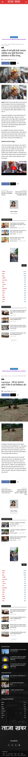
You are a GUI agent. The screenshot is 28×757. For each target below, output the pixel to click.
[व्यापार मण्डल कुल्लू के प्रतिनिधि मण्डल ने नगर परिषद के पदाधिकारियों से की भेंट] (5, 320)
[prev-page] (2, 245)
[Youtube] (19, 745)
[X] (15, 745)
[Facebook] (8, 745)
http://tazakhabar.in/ (14, 213)
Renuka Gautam (13, 227)
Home (2, 44)
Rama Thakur (7, 59)
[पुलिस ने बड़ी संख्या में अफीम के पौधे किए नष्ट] (5, 677)
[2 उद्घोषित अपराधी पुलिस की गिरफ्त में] (5, 692)
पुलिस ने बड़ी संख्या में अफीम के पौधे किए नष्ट (17, 675)
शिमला (6, 44)
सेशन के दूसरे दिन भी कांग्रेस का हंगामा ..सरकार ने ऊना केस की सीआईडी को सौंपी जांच (21, 193)
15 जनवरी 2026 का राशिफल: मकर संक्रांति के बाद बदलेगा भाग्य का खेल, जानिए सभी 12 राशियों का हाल (18, 658)
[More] (17, 63)
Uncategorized (4, 234)
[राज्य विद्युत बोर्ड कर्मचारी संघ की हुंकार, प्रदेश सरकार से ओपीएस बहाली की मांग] (5, 335)
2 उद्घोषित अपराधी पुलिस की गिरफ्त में (16, 690)
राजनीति (3, 227)
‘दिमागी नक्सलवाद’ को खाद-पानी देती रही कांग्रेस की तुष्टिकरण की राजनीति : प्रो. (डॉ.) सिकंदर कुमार (18, 225)
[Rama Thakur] (2, 59)
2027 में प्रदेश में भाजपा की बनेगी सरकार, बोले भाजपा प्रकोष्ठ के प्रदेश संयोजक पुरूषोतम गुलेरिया (18, 312)
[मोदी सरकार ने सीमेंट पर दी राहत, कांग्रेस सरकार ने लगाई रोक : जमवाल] (5, 239)
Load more (13, 340)
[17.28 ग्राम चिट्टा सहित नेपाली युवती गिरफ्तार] (5, 684)
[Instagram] (12, 745)
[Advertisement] (14, 19)
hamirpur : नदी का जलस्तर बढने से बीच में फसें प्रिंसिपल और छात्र (6, 193)
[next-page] (5, 245)
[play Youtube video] (14, 168)
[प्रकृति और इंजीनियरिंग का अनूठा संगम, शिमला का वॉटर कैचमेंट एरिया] (5, 651)
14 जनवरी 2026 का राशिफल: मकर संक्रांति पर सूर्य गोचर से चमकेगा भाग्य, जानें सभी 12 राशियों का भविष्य (18, 665)
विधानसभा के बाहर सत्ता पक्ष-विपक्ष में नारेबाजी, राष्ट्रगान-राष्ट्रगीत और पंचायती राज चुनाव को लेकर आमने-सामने (18, 327)
